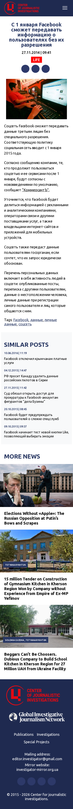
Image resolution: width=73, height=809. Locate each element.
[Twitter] (35, 69)
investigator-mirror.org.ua (37, 769)
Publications (23, 734)
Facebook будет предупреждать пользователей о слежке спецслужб (31, 417)
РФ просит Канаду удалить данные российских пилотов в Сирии (31, 378)
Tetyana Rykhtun (15, 565)
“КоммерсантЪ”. (35, 190)
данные (36, 320)
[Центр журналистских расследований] (23, 8)
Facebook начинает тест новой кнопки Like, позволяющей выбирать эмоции (36, 434)
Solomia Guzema (14, 640)
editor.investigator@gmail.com (37, 759)
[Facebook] (25, 69)
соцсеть (25, 324)
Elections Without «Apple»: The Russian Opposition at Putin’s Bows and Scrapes (34, 518)
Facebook (21, 320)
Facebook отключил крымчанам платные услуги (35, 361)
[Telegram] (46, 69)
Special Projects (36, 742)
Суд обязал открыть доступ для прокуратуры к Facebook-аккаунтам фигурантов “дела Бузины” (31, 397)
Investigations (48, 734)
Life (36, 60)
